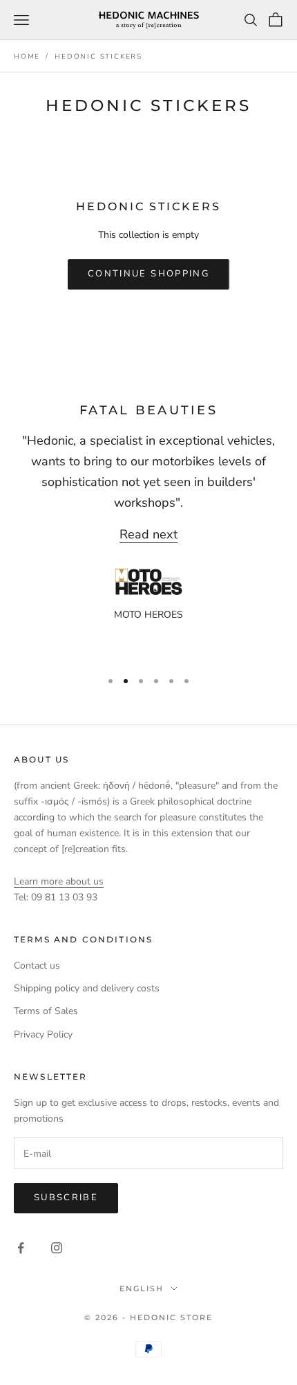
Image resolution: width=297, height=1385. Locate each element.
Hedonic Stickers (98, 56)
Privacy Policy (43, 1034)
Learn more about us (59, 881)
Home (27, 56)
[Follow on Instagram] (57, 1248)
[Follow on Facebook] (21, 1248)
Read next (148, 534)
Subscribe (66, 1197)
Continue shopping (148, 273)
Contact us (37, 965)
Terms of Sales (46, 1011)
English (141, 1288)
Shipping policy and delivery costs (87, 988)
